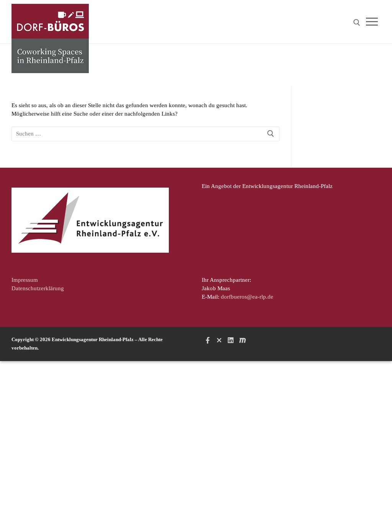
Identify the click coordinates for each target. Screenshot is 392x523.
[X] (219, 340)
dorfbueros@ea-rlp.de (247, 297)
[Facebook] (207, 340)
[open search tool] (356, 22)
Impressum (24, 280)
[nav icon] (373, 21)
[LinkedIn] (231, 340)
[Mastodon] (242, 340)
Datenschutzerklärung (37, 288)
